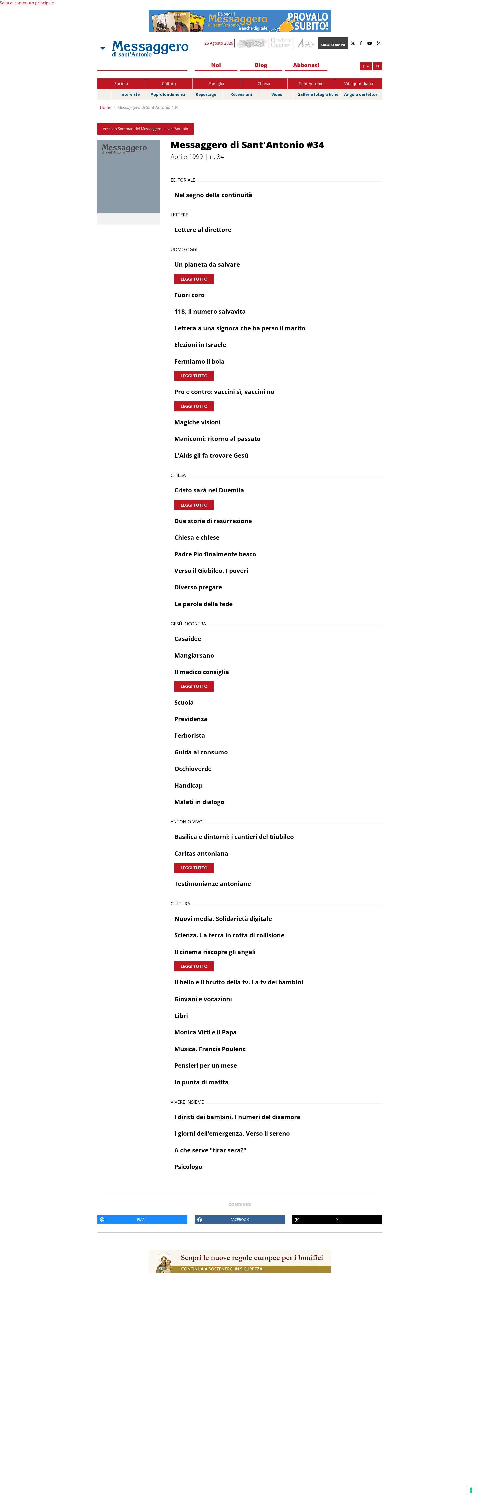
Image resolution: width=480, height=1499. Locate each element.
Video (277, 94)
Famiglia (216, 83)
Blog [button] (261, 65)
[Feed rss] (378, 43)
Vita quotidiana (358, 83)
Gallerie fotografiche (318, 94)
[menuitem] (216, 65)
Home (106, 107)
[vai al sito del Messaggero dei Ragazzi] (252, 43)
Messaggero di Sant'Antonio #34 (148, 107)
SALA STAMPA (333, 44)
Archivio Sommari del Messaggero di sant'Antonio (145, 128)
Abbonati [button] (306, 65)
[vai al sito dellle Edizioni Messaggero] (305, 43)
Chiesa (264, 83)
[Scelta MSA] (103, 48)
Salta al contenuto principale (27, 3)
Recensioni (241, 94)
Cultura (169, 83)
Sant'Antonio (311, 83)
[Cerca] (377, 66)
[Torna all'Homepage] (150, 48)
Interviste (130, 94)
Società (121, 83)
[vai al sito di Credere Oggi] (282, 43)
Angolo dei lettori (361, 94)
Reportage (206, 94)
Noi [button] (216, 65)
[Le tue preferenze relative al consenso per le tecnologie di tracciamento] (471, 1490)
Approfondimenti (168, 94)
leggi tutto (194, 279)
